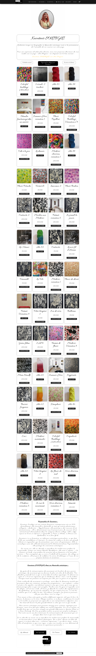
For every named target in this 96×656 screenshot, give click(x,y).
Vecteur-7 (48, 650)
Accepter (59, 653)
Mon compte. (68, 1)
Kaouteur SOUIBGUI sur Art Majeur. (48, 57)
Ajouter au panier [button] (40, 94)
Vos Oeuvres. (42, 1)
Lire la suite (24, 94)
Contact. (75, 1)
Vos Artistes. (50, 1)
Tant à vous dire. (32, 1)
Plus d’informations (52, 653)
